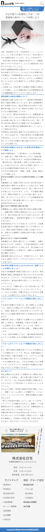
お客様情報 (8, 502)
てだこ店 (29, 489)
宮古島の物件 (9, 493)
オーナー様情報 (9, 506)
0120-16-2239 (25, 471)
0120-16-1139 (32, 10)
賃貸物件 (7, 485)
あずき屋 (26, 506)
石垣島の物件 (9, 498)
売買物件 (7, 489)
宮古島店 (29, 493)
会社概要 (7, 515)
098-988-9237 (27, 475)
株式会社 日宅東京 (30, 502)
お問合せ (7, 519)
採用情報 (7, 511)
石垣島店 (29, 498)
